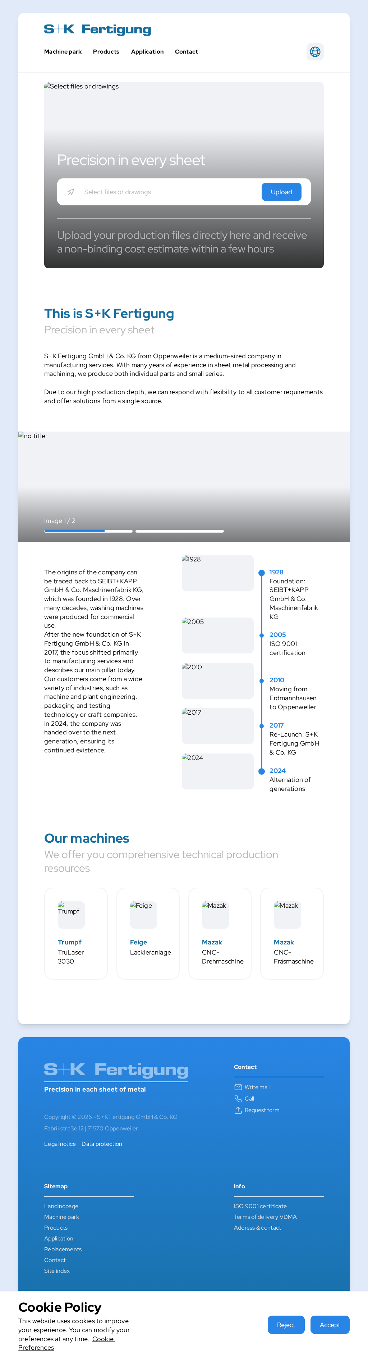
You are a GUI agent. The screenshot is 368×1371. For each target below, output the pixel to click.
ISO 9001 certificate (260, 1206)
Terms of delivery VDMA (265, 1217)
